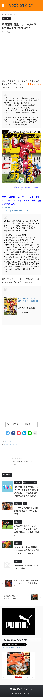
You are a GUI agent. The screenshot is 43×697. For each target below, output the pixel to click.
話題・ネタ (7, 441)
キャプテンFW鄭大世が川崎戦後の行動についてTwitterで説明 (26, 511)
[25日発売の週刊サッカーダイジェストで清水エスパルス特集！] (24, 433)
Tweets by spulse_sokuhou (13, 647)
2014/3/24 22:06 (17, 459)
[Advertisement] (21, 55)
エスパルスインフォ (21, 688)
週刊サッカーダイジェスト (12, 445)
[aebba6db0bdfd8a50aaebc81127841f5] (21, 182)
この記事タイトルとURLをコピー (22, 424)
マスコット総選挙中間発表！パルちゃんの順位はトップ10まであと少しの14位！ (26, 550)
